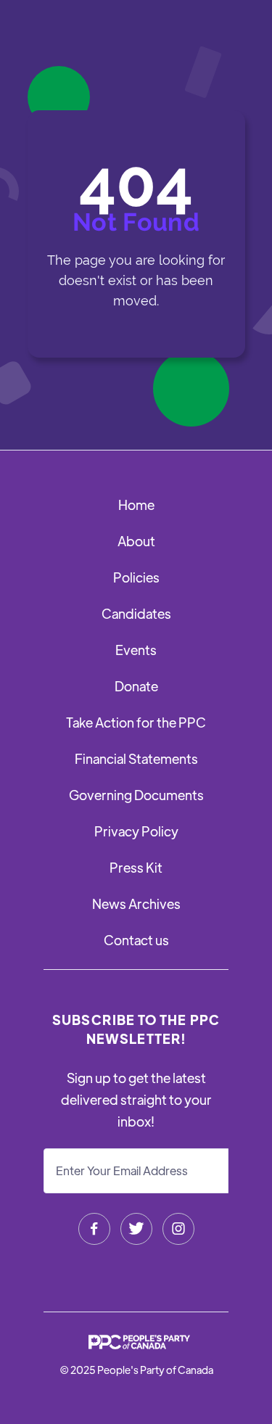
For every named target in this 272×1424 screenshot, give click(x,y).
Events (136, 649)
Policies (136, 577)
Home (136, 504)
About (136, 540)
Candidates (136, 613)
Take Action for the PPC (136, 722)
